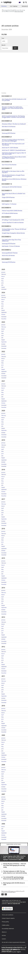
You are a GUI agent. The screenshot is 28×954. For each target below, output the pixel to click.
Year (3, 38)
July (2, 285)
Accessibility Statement (8, 928)
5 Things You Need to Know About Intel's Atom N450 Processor (14, 157)
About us (4, 932)
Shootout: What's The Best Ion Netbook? (14, 124)
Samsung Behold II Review (10, 253)
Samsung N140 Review (8, 262)
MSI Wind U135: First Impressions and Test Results (13, 144)
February (3, 274)
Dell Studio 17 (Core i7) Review (11, 246)
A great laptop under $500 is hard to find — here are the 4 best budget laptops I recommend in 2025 (14, 857)
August (3, 287)
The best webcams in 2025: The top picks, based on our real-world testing (15, 872)
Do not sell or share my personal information (13, 942)
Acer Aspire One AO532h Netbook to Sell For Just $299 (14, 99)
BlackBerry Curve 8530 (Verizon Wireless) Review (14, 179)
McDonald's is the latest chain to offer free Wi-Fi (13, 171)
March (3, 276)
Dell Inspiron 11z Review (9, 204)
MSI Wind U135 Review (8, 126)
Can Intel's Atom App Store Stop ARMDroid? (11, 240)
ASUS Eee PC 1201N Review (10, 147)
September (4, 312)
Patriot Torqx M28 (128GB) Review (12, 210)
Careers (4, 939)
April (2, 278)
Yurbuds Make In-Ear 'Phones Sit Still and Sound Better (14, 229)
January (3, 272)
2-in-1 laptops (13, 6)
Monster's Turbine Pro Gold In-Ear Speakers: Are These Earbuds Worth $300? (12, 108)
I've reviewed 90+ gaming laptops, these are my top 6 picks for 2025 (13, 878)
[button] (2, 2)
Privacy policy (5, 921)
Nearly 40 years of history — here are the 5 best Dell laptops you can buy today (14, 865)
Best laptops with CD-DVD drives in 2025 (14, 883)
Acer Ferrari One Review (9, 165)
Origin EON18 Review (8, 197)
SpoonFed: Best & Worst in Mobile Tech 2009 (13, 194)
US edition (14, 949)
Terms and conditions (7, 915)
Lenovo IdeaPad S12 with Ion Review (13, 222)
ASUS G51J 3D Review (8, 255)
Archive (4, 935)
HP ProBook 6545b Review (10, 213)
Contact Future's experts (8, 918)
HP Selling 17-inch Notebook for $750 (13, 220)
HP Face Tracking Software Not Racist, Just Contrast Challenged (13, 140)
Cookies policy (5, 925)
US (5, 894)
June (2, 283)
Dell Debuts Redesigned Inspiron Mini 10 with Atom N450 (14, 153)
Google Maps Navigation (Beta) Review (13, 233)
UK (2, 894)
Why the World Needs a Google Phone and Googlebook (13, 175)
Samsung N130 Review (8, 243)
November (3, 289)
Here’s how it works (19, 11)
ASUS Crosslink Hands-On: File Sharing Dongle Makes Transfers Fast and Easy (13, 116)
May (2, 280)
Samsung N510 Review (8, 133)
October (3, 314)
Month (3, 45)
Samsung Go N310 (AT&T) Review (12, 187)
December (3, 318)
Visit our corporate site (14, 903)
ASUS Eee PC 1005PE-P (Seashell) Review (14, 150)
